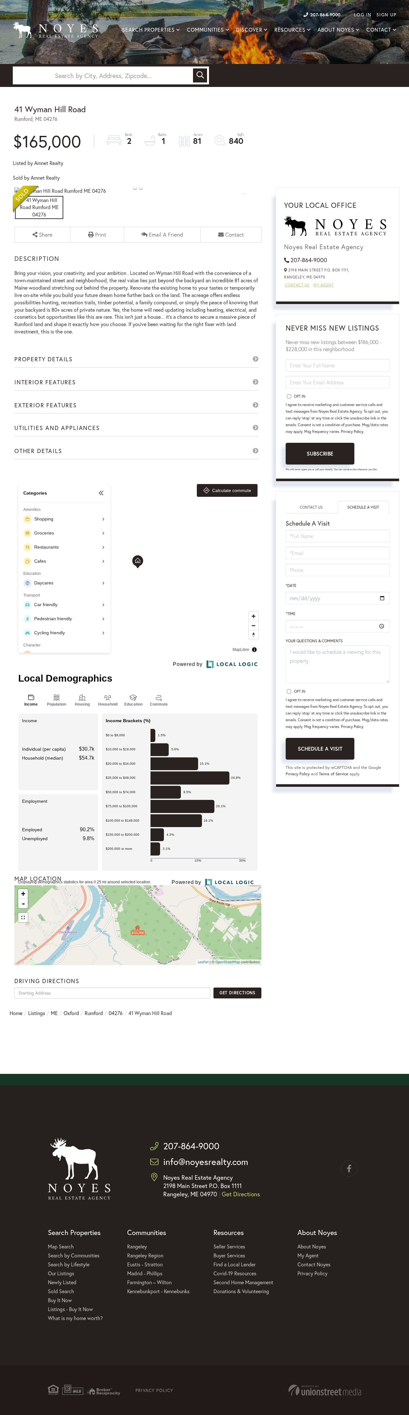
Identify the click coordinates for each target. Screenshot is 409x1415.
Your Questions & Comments (314, 640)
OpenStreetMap (227, 962)
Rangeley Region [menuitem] (145, 1255)
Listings (36, 1013)
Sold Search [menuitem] (61, 1291)
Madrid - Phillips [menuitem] (144, 1273)
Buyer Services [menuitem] (229, 1255)
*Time (291, 613)
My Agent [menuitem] (308, 1255)
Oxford (71, 1013)
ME (54, 1013)
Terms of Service (333, 774)
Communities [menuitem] (205, 30)
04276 (116, 1013)
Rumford (94, 1013)
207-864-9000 (325, 15)
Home (16, 1013)
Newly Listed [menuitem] (62, 1282)
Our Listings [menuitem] (61, 1273)
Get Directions (238, 993)
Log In (363, 15)
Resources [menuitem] (289, 30)
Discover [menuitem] (249, 30)
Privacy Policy (352, 431)
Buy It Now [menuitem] (60, 1300)
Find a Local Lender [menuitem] (234, 1264)
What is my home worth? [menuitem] (75, 1318)
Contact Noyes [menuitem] (313, 1264)
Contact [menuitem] (379, 30)
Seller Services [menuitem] (229, 1246)
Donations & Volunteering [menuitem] (241, 1291)
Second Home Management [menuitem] (243, 1282)
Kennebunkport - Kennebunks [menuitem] (158, 1291)
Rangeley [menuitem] (137, 1246)
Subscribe (320, 453)
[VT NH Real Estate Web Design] (325, 1390)
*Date (291, 585)
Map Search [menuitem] (61, 1246)
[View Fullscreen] (23, 917)
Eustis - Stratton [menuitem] (145, 1264)
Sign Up (386, 15)
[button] (200, 75)
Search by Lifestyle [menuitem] (68, 1264)
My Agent (323, 285)
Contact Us (297, 285)
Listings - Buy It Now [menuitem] (70, 1309)
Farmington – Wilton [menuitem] (149, 1282)
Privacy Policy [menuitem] (312, 1273)
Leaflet (203, 962)
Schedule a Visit (363, 507)
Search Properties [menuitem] (148, 30)
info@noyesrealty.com (205, 1162)
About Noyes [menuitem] (336, 30)
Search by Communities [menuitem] (73, 1255)
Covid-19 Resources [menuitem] (234, 1273)
